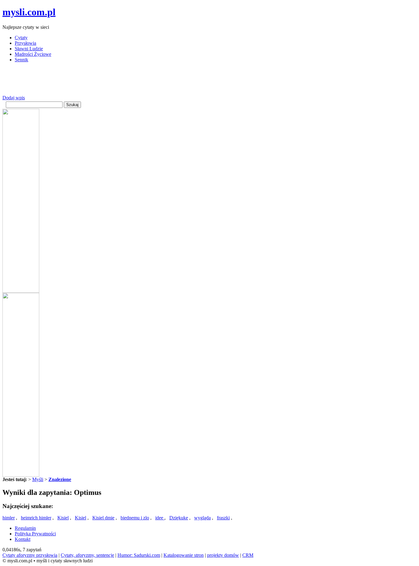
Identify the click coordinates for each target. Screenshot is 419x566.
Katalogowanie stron (183, 555)
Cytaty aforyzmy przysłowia (29, 555)
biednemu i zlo (135, 517)
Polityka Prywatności (35, 533)
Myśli (37, 479)
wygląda (202, 517)
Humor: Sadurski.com (138, 555)
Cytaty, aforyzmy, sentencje (87, 555)
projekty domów (223, 555)
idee (159, 517)
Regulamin (25, 528)
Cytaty (21, 37)
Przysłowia (25, 43)
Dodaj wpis (13, 97)
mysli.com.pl (29, 11)
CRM (247, 555)
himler (8, 517)
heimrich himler (36, 517)
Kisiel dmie (103, 517)
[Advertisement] (114, 81)
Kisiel (63, 517)
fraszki (223, 517)
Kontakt (22, 539)
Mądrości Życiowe (33, 54)
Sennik (21, 59)
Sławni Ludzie (29, 48)
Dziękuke (178, 517)
